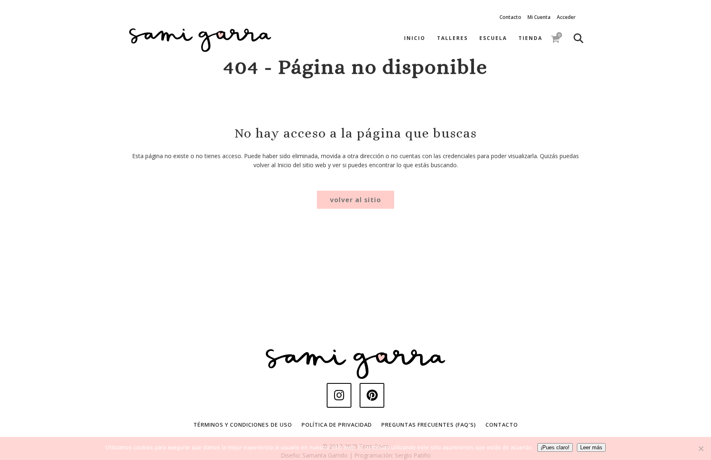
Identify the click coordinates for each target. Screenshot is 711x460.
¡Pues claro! (555, 447)
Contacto (510, 17)
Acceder (566, 17)
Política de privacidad (337, 424)
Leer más (591, 447)
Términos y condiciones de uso (242, 424)
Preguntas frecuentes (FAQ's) (428, 424)
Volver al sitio (355, 199)
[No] (701, 448)
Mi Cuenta (539, 17)
